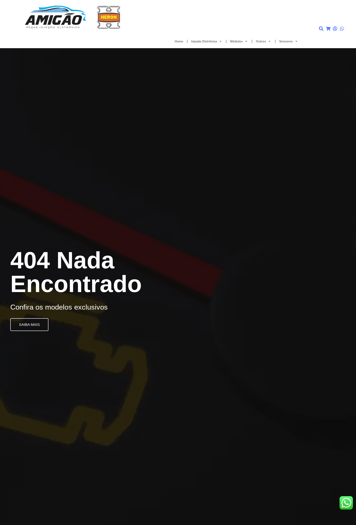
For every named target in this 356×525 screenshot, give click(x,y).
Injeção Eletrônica (204, 41)
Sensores (286, 41)
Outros (261, 41)
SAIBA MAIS (29, 325)
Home (179, 41)
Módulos (236, 41)
